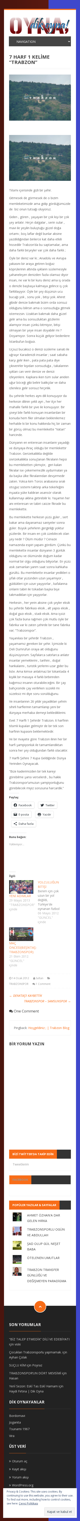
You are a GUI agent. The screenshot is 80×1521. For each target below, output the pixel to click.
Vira (11, 1436)
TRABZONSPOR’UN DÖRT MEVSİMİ (35, 1373)
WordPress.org (22, 1485)
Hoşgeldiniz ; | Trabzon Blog (48, 1028)
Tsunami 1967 (19, 1429)
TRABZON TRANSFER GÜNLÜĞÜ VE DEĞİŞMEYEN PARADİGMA (46, 1275)
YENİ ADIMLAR (20, 896)
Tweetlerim (21, 1164)
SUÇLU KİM (17, 1365)
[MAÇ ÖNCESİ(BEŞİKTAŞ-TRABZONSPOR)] (21, 934)
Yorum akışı (20, 1477)
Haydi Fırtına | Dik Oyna (26, 1391)
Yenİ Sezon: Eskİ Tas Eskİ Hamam (33, 1386)
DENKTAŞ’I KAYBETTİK (25, 995)
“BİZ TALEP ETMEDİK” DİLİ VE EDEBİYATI (39, 1339)
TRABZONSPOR (18, 984)
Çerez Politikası (28, 1503)
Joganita (15, 1422)
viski (18, 1344)
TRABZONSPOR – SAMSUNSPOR (47, 1001)
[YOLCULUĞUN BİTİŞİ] (52, 902)
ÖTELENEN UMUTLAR (43, 1258)
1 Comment (43, 984)
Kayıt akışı (19, 1469)
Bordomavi (17, 1416)
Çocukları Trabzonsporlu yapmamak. (35, 1352)
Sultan (39, 978)
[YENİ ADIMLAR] (21, 887)
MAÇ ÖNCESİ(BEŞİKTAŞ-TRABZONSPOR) (23, 947)
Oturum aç (19, 1461)
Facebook (20, 1180)
